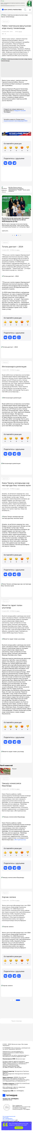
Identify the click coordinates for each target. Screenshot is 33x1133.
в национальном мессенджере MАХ (15, 120)
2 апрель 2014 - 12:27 (7, 900)
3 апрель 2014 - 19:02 (7, 370)
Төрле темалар (16, 1021)
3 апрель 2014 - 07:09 (7, 488)
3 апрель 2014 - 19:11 (7, 31)
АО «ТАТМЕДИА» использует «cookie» (9, 1119)
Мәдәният (5, 242)
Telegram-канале (20, 110)
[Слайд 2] (14, 235)
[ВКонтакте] (5, 163)
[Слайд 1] (12, 235)
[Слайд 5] (20, 235)
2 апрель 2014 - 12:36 (7, 789)
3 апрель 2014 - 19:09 (7, 250)
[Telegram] (14, 163)
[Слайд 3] (16, 235)
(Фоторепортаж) (20, 839)
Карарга (19, 1128)
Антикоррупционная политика (9, 1117)
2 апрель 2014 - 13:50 (7, 611)
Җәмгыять (5, 21)
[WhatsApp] (19, 337)
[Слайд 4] (18, 235)
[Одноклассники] (10, 163)
